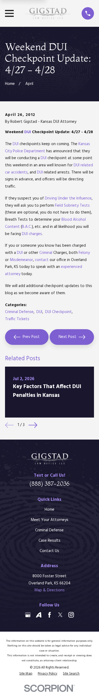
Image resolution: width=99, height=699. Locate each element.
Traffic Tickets (17, 319)
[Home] (47, 13)
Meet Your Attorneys (49, 520)
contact (42, 260)
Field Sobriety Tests (72, 205)
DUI (27, 132)
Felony (84, 253)
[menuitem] (25, 674)
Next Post (67, 337)
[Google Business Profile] (28, 615)
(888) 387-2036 (49, 483)
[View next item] (33, 425)
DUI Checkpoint (58, 312)
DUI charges (32, 234)
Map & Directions (49, 590)
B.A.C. (27, 227)
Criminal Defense (19, 312)
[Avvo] (38, 615)
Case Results (49, 540)
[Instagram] (71, 615)
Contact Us (49, 551)
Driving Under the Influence (68, 198)
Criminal (45, 253)
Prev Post (31, 337)
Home (49, 509)
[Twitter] (60, 615)
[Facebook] (49, 615)
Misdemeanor (21, 260)
